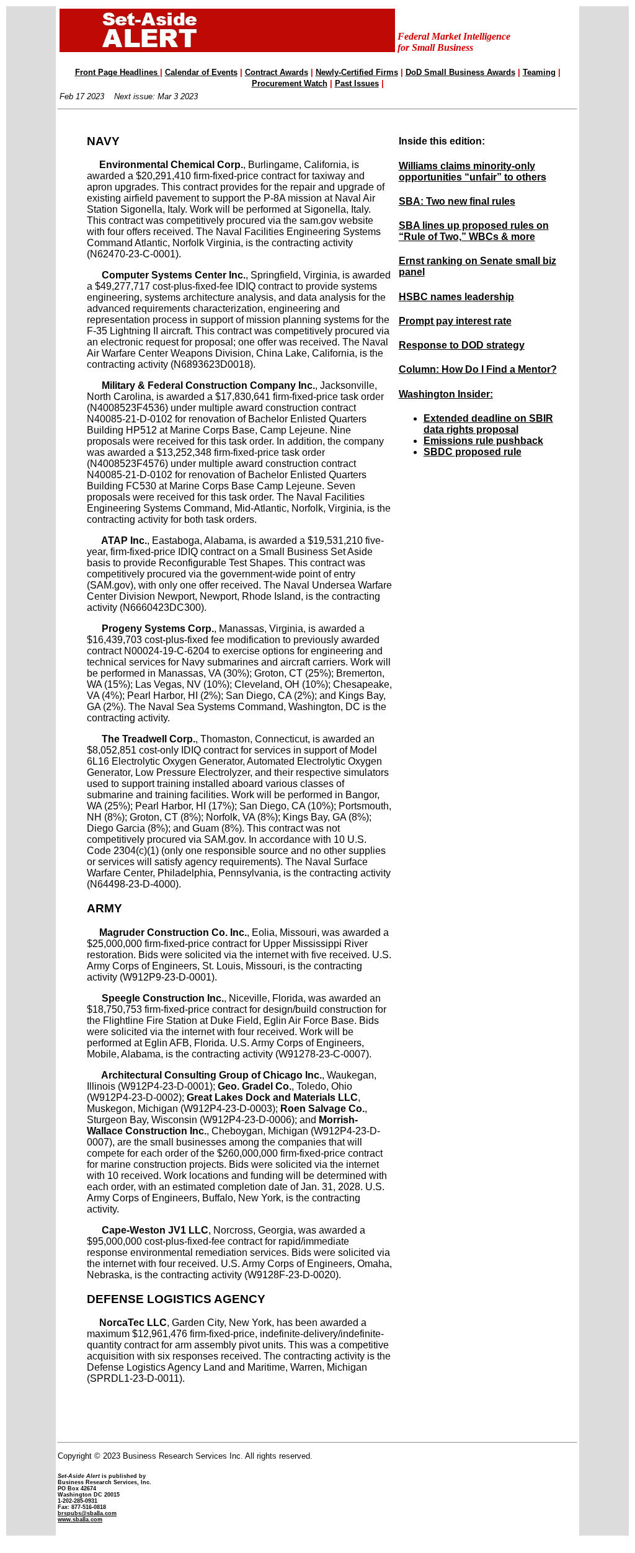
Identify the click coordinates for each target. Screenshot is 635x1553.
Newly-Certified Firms (357, 72)
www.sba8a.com (80, 1519)
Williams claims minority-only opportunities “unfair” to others (472, 171)
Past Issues (357, 83)
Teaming (539, 72)
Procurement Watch (289, 83)
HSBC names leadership (456, 296)
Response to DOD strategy (462, 345)
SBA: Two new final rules (457, 201)
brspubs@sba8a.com (87, 1513)
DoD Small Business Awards (460, 72)
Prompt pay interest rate (455, 321)
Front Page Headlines (117, 72)
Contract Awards (276, 72)
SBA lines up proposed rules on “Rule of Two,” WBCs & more (474, 231)
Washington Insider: (446, 394)
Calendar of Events (201, 72)
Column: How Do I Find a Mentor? (478, 369)
